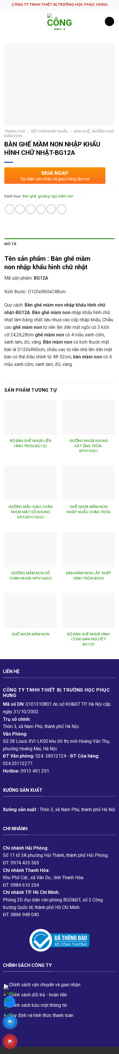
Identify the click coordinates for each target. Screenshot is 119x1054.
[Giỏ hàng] (109, 21)
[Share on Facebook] (20, 209)
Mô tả (10, 244)
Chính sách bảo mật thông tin (38, 1005)
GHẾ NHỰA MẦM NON (30, 634)
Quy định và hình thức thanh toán (41, 1015)
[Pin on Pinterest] (51, 209)
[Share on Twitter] (30, 209)
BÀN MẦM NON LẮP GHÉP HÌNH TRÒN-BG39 (88, 575)
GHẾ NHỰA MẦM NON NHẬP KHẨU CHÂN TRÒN (88, 509)
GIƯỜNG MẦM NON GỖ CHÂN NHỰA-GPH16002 (31, 575)
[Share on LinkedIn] (61, 209)
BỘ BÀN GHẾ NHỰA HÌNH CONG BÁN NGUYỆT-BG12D (88, 639)
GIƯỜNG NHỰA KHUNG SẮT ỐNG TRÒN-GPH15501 (88, 445)
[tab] (59, 244)
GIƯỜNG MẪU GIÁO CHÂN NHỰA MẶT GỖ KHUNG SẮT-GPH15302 (30, 511)
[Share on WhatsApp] (9, 209)
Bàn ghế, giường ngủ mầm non (48, 196)
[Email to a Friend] (41, 209)
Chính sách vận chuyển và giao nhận (44, 984)
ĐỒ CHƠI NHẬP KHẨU (49, 131)
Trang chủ (14, 131)
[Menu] (7, 21)
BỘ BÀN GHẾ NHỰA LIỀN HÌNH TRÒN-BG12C (30, 443)
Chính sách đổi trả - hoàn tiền (38, 995)
